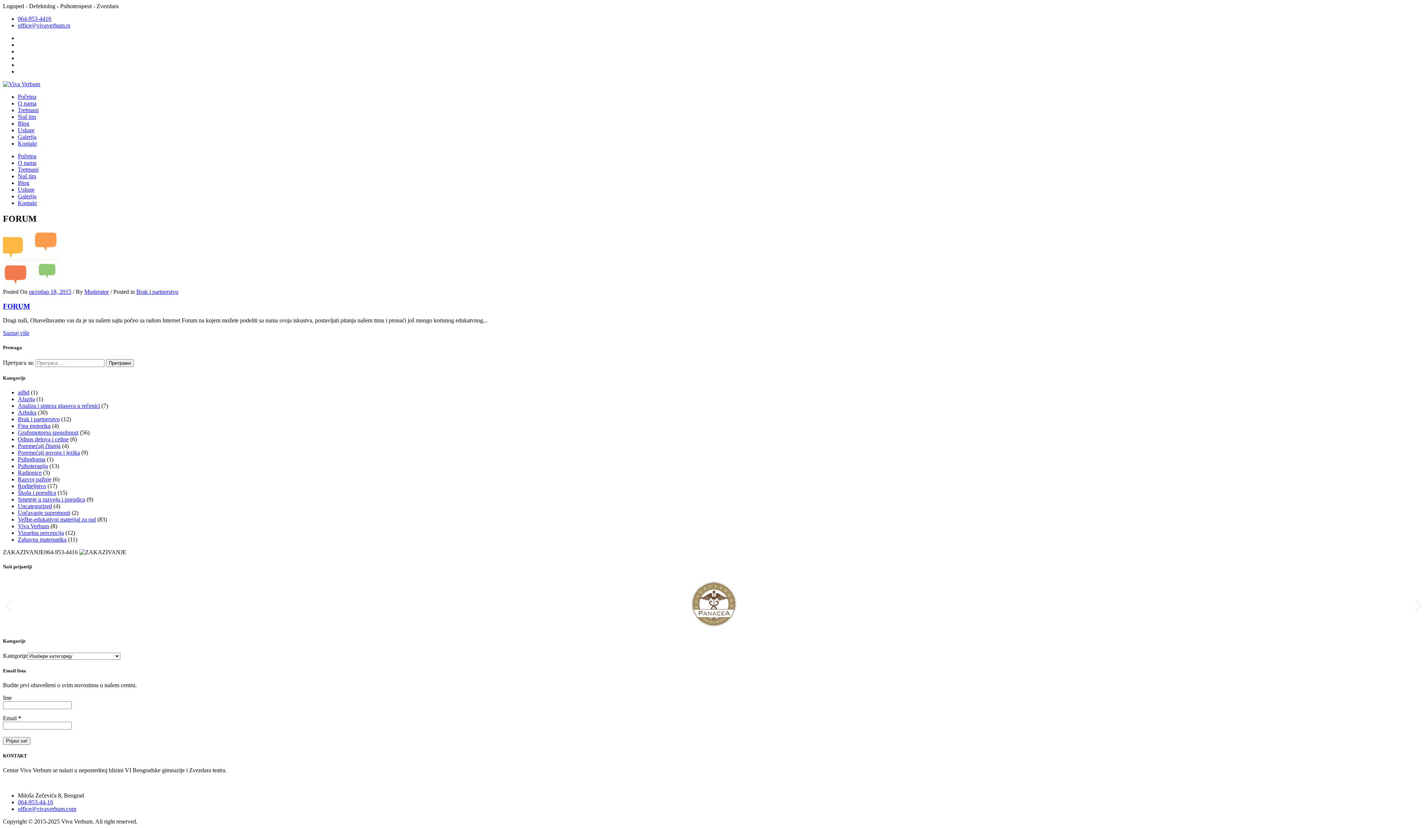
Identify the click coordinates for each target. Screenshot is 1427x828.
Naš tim (27, 117)
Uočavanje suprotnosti (44, 513)
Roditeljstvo (32, 486)
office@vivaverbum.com (47, 809)
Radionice (30, 473)
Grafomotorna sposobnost (48, 432)
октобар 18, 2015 (50, 292)
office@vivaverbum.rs (44, 25)
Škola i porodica (37, 493)
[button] (8, 604)
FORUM (16, 306)
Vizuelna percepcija (41, 533)
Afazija (26, 399)
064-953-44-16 (35, 802)
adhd (23, 392)
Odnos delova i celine (43, 439)
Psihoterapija (33, 466)
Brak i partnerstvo (157, 292)
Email (12, 718)
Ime (7, 698)
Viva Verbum (33, 526)
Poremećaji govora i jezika (49, 452)
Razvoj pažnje (34, 479)
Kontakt (27, 143)
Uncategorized (35, 506)
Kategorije (15, 656)
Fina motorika (34, 426)
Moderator (96, 292)
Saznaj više (16, 333)
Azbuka (27, 412)
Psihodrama (31, 459)
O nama (27, 103)
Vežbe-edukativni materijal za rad (57, 519)
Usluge (26, 130)
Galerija (27, 137)
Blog (23, 123)
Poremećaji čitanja (39, 446)
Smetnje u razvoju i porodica (51, 499)
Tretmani (28, 110)
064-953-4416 (34, 19)
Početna (27, 97)
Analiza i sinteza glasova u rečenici (59, 406)
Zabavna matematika (42, 539)
